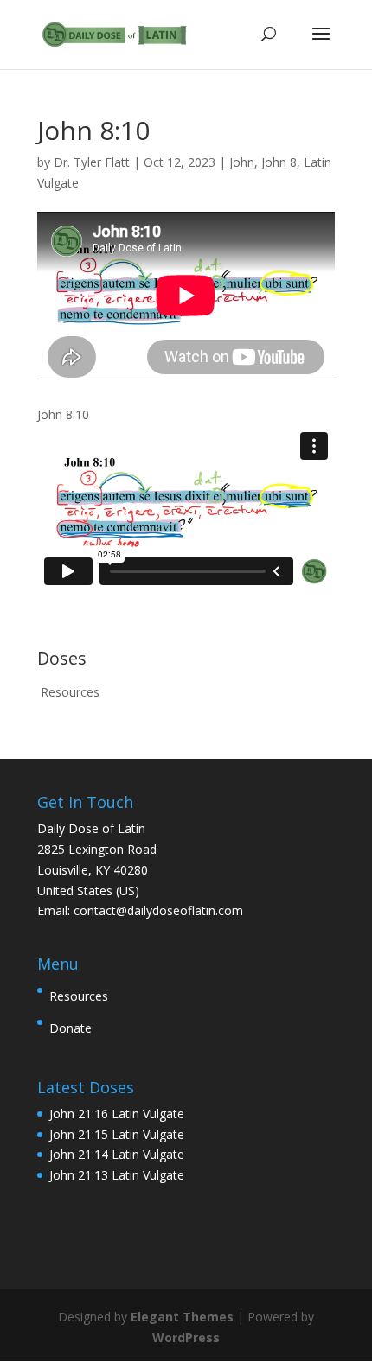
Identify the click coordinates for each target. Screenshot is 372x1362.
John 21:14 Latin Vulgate (116, 1154)
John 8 (279, 162)
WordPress (186, 1337)
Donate (70, 1028)
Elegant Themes (182, 1316)
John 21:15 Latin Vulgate (116, 1134)
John (241, 162)
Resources (70, 692)
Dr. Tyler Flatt (92, 162)
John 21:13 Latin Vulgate (116, 1175)
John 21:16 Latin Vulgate (116, 1113)
